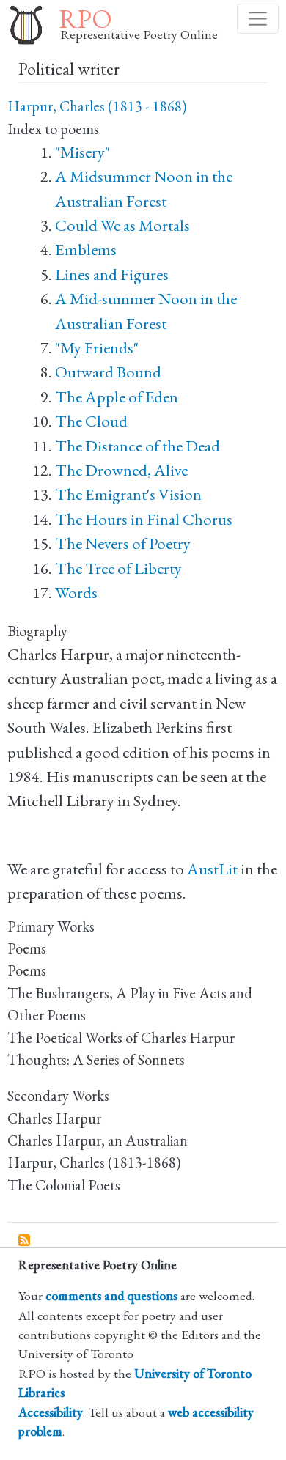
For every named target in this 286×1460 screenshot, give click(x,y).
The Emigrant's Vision (128, 494)
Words (76, 592)
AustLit (212, 869)
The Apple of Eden (116, 397)
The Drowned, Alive (121, 470)
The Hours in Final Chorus (143, 519)
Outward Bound (108, 372)
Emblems (86, 249)
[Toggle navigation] (258, 19)
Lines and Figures (112, 274)
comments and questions (111, 1295)
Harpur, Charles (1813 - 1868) (96, 106)
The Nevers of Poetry (123, 543)
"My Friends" (97, 347)
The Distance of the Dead (137, 446)
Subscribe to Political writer (25, 1240)
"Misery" (82, 152)
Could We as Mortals (122, 225)
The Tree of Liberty (118, 568)
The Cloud (91, 421)
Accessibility (50, 1412)
